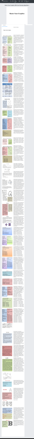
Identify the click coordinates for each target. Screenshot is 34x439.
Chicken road (13, 1)
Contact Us (25, 1)
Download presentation (4, 26)
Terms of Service (22, 1)
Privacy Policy (19, 1)
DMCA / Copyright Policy (15, 1)
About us (10, 1)
